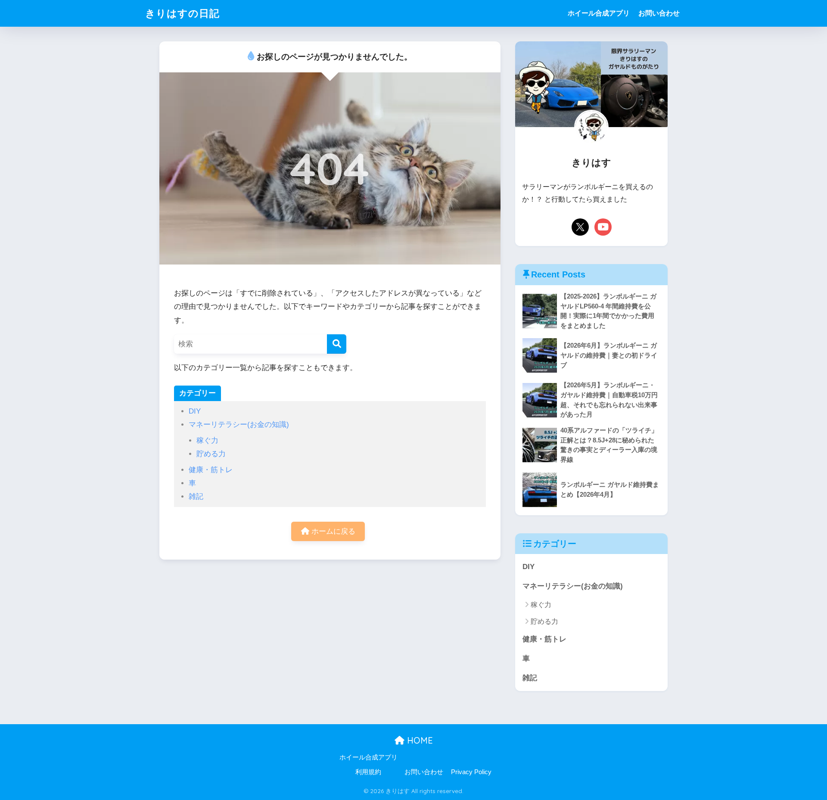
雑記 (196, 496)
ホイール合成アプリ (599, 13)
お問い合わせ (659, 13)
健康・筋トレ (211, 470)
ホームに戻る (332, 531)
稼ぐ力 (207, 440)
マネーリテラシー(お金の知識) (239, 424)
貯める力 (211, 454)
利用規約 (368, 772)
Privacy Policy (471, 772)
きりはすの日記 (182, 13)
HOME (418, 740)
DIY (195, 411)
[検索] (336, 344)
